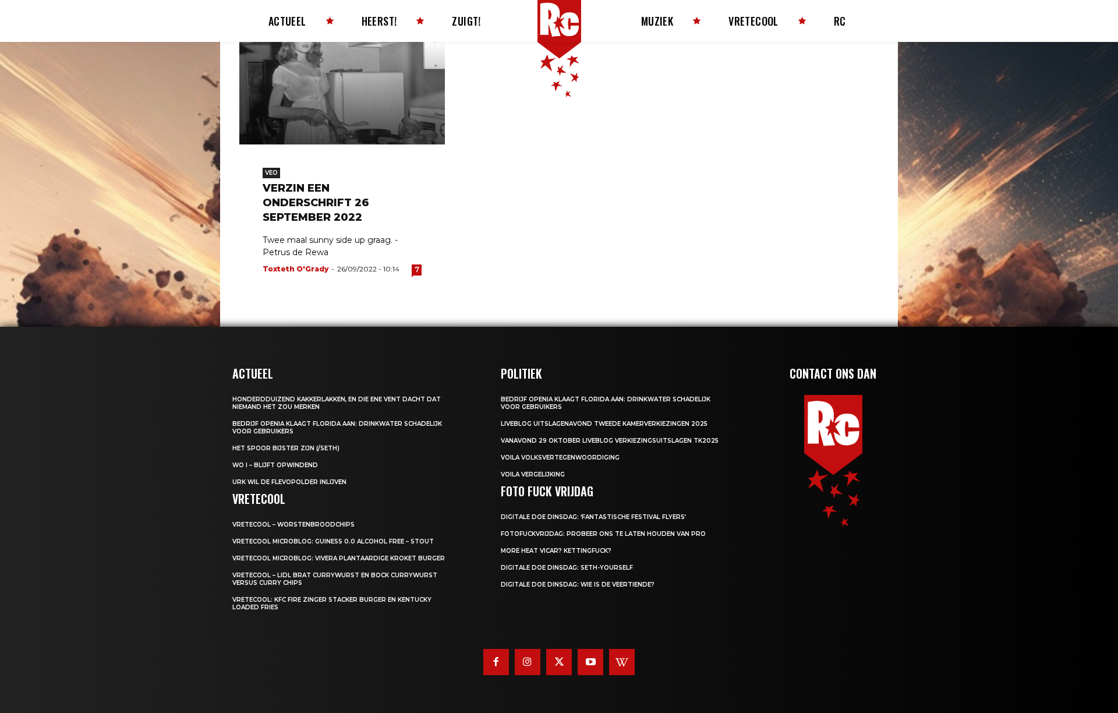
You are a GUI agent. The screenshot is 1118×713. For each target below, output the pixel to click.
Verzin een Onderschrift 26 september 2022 (316, 203)
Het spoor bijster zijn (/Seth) (285, 448)
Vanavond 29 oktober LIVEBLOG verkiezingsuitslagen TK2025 (610, 440)
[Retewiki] (622, 662)
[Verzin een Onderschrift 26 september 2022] (342, 93)
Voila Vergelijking (533, 474)
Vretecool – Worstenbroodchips (293, 524)
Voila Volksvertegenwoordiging (560, 457)
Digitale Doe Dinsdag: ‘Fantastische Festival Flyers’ (593, 517)
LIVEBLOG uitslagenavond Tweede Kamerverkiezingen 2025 (604, 424)
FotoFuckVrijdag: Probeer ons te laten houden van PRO (603, 534)
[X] (559, 662)
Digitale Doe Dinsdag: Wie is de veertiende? (577, 584)
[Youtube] (590, 662)
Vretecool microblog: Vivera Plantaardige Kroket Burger (338, 558)
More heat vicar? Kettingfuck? (556, 551)
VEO (271, 173)
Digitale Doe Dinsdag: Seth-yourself (567, 567)
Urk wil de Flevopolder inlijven (289, 482)
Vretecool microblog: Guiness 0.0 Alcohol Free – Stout (333, 541)
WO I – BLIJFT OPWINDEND (275, 465)
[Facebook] (496, 662)
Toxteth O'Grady (295, 268)
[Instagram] (527, 662)
